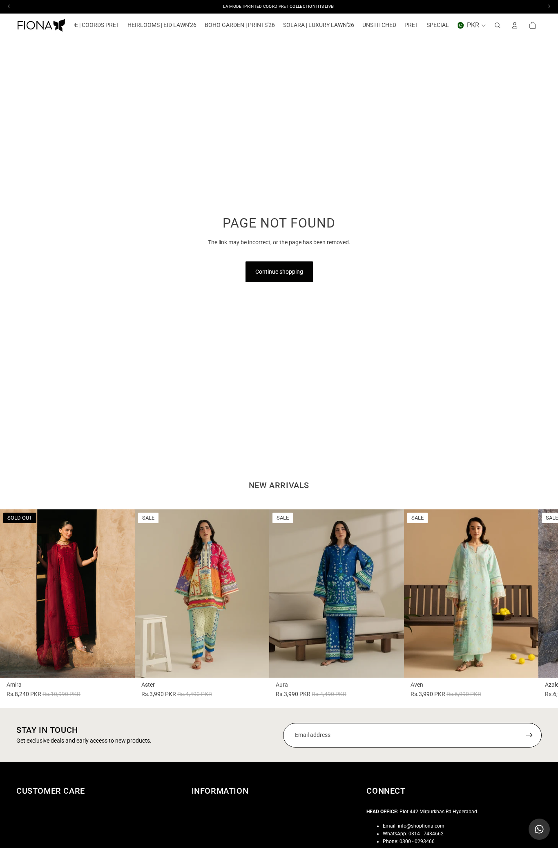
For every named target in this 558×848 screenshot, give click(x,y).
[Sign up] (529, 735)
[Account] (515, 25)
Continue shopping (279, 271)
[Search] (498, 25)
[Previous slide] (28, 594)
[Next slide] (106, 594)
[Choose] (256, 665)
